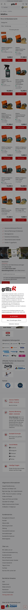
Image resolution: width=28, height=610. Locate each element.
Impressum (17, 323)
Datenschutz (11, 323)
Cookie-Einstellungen (7, 312)
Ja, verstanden (14, 316)
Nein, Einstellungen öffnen (14, 320)
